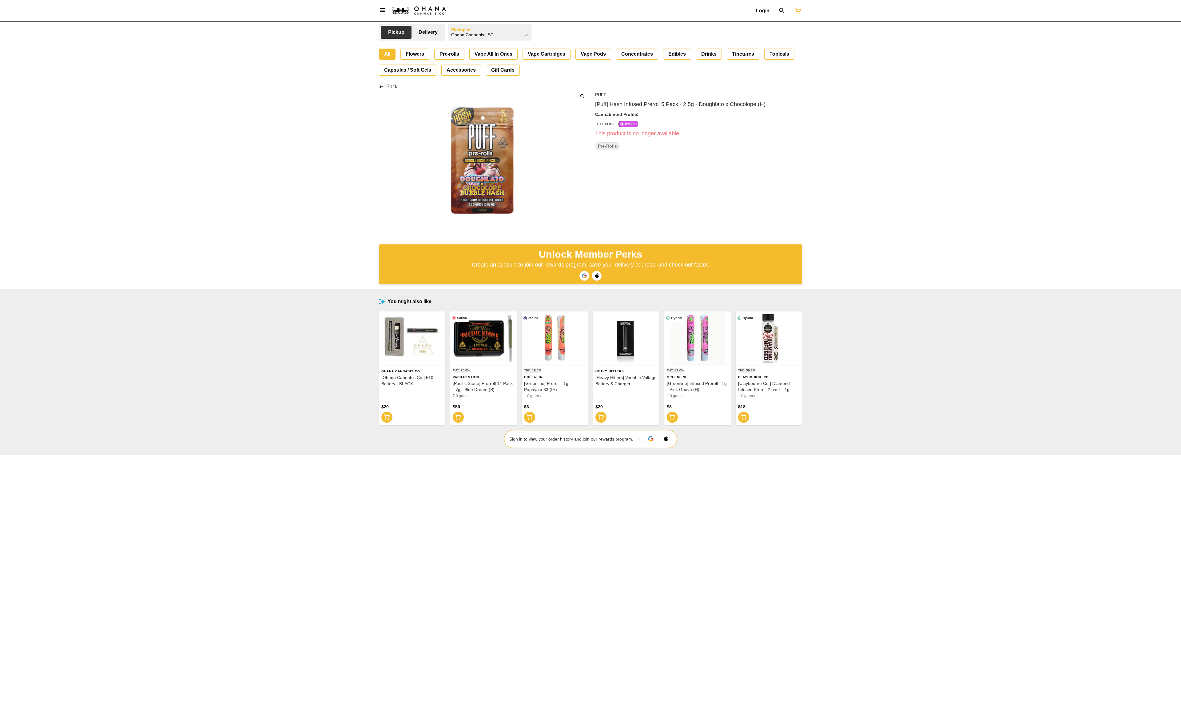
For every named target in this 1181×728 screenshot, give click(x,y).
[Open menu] (382, 10)
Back (391, 86)
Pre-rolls (607, 146)
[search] (582, 96)
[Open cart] (797, 11)
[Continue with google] (584, 276)
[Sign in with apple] (665, 439)
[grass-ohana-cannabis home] (419, 11)
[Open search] (782, 11)
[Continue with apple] (597, 276)
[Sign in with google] (651, 439)
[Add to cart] (386, 417)
